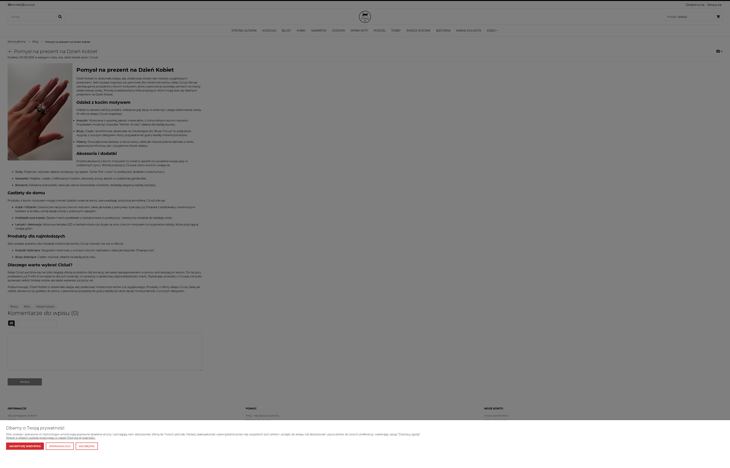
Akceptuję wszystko (25, 446)
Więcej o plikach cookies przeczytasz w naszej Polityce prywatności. (50, 437)
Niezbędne (87, 446)
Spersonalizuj (60, 446)
